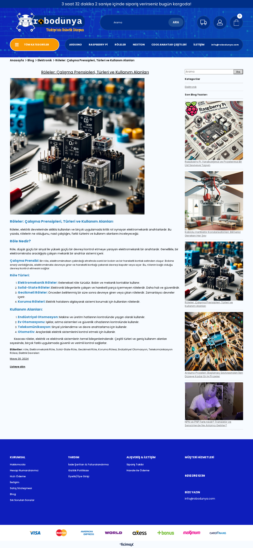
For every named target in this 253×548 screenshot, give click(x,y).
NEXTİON (139, 44)
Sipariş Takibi (134, 464)
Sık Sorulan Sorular (22, 500)
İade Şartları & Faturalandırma (88, 464)
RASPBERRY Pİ (98, 44)
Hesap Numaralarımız (24, 470)
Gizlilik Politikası (78, 470)
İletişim (14, 482)
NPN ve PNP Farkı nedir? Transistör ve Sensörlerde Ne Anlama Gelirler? (208, 423)
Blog (13, 494)
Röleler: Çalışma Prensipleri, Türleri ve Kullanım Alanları (209, 304)
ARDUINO (75, 44)
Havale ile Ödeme (137, 470)
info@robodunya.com (225, 44)
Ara (238, 71)
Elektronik (190, 87)
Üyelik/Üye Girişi (78, 476)
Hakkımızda (17, 464)
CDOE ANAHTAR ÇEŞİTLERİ (169, 44)
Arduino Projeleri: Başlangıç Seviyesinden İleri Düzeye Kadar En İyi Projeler (214, 374)
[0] (236, 22)
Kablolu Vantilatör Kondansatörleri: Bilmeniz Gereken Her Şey (213, 233)
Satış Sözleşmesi (21, 488)
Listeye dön (17, 366)
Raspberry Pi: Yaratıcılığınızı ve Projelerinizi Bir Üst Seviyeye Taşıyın (213, 163)
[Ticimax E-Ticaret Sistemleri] (127, 545)
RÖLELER (120, 44)
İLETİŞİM (199, 44)
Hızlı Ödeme (18, 476)
